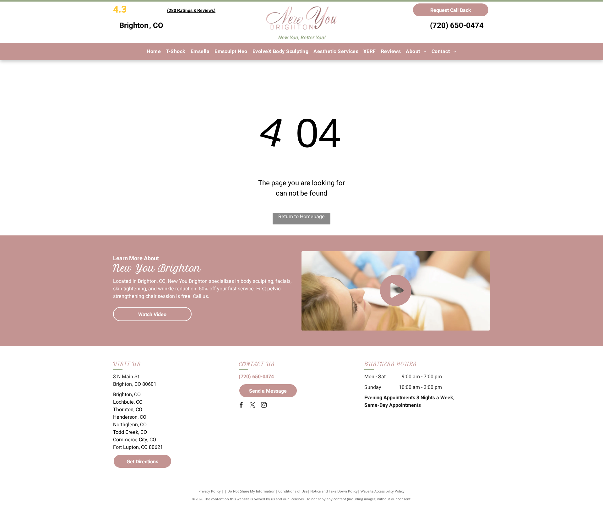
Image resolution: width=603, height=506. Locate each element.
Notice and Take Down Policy (334, 491)
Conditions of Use (292, 491)
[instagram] (264, 406)
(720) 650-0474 (457, 25)
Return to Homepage (301, 216)
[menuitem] (153, 51)
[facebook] (241, 406)
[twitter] (252, 406)
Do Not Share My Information (251, 491)
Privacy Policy (209, 491)
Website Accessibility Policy (383, 491)
